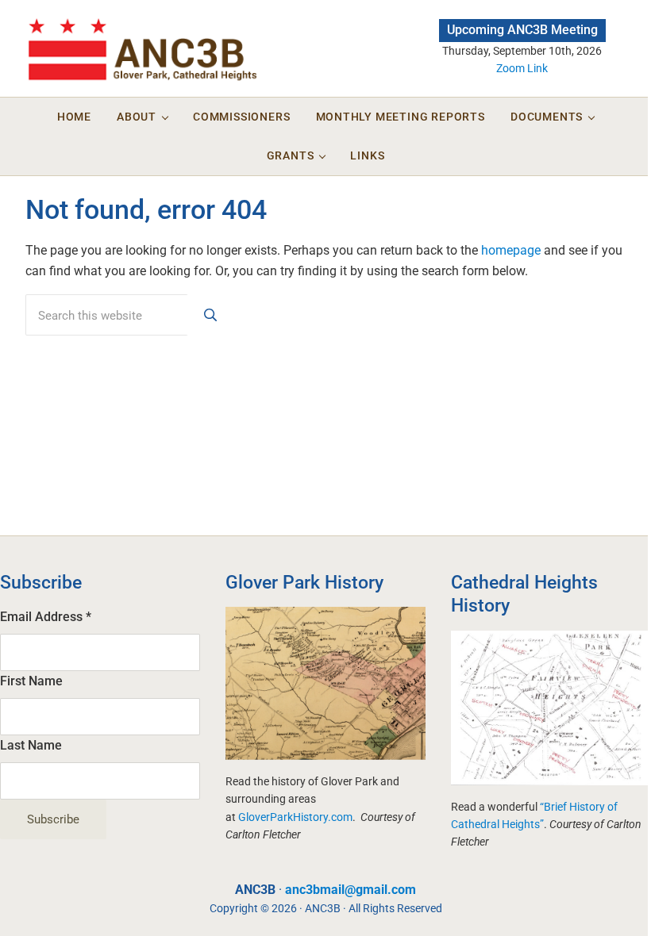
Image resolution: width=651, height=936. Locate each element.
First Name (31, 681)
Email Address (45, 616)
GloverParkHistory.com (295, 817)
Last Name (31, 745)
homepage (511, 250)
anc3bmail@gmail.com (350, 889)
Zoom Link (522, 68)
